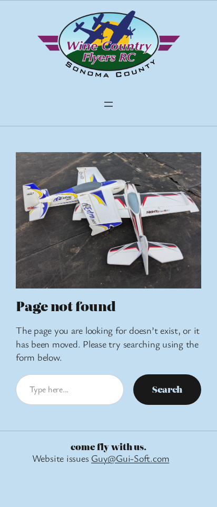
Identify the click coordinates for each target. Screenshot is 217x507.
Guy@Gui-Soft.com (130, 458)
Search (167, 389)
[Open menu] (108, 104)
